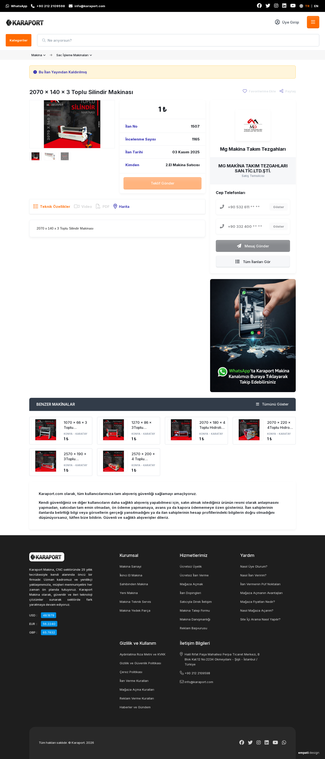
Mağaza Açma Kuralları (137, 689)
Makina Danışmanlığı (195, 619)
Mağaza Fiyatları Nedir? (257, 602)
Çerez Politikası (131, 672)
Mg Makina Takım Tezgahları (253, 149)
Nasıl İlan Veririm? (253, 575)
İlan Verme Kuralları (134, 681)
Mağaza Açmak (191, 584)
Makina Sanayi (130, 566)
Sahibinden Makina (134, 584)
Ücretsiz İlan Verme (194, 575)
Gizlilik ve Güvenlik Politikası (140, 663)
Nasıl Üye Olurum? (253, 566)
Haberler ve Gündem (135, 707)
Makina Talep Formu (195, 610)
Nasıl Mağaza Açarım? (256, 610)
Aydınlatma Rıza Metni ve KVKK (142, 654)
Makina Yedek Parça (135, 610)
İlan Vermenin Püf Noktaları (260, 584)
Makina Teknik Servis (135, 602)
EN (316, 6)
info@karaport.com (199, 682)
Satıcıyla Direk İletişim (196, 602)
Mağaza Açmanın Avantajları (261, 593)
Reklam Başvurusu (193, 628)
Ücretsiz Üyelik (191, 566)
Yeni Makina (129, 593)
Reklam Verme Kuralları (137, 698)
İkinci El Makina (131, 575)
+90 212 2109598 (197, 673)
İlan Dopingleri (190, 593)
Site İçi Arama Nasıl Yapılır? (260, 619)
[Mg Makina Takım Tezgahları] (253, 125)
